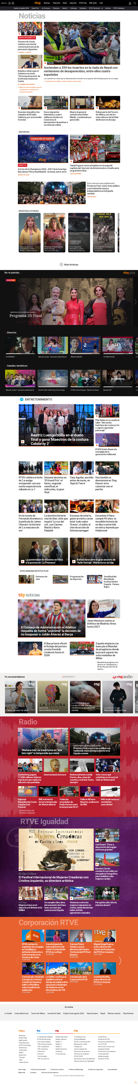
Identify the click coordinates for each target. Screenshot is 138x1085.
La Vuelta (8, 1013)
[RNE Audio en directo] (13, 3)
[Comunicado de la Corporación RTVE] (81, 972)
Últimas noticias (114, 1013)
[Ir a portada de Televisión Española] (45, 1031)
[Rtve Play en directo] (9, 3)
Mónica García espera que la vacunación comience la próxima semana (30, 89)
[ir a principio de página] (135, 1082)
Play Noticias (128, 1013)
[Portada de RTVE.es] (37, 3)
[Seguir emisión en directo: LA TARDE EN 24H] (118, 348)
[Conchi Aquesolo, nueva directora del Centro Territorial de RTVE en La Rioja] (57, 942)
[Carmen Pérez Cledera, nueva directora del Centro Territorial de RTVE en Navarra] (81, 944)
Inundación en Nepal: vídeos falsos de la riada (63, 81)
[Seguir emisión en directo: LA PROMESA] (20, 348)
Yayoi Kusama (92, 1013)
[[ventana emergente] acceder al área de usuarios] (130, 3)
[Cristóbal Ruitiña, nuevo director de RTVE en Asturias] (105, 974)
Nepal (102, 1013)
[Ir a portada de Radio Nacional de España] (64, 1031)
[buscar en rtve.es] (135, 3)
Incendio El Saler (54, 1013)
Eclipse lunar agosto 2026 (73, 1013)
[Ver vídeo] (20, 696)
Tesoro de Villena (38, 1013)
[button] (2, 302)
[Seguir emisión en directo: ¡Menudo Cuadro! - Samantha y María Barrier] (53, 348)
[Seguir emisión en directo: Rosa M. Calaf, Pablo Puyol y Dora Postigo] (53, 381)
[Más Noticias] (69, 264)
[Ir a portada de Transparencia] (96, 1031)
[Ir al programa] (69, 301)
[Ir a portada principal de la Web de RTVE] (27, 1030)
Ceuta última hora (21, 1013)
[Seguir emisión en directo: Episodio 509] (118, 381)
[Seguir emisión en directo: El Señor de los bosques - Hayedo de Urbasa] (85, 381)
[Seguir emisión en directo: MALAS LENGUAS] (85, 348)
